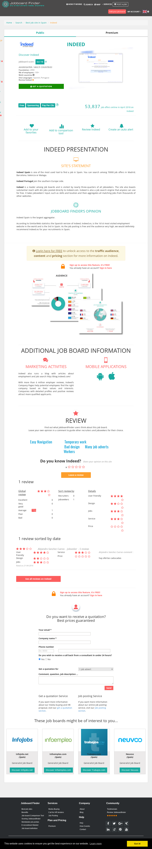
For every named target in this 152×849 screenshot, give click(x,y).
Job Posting (53, 816)
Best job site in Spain (36, 22)
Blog (81, 812)
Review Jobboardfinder (116, 812)
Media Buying (54, 809)
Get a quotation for (48, 669)
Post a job (121, 4)
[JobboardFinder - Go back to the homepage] (23, 4)
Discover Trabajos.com (94, 770)
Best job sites (27, 809)
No (48, 659)
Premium (52, 826)
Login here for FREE (49, 251)
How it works (75, 4)
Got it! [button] (137, 843)
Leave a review (76, 475)
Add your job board (117, 11)
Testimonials (112, 809)
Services (107, 4)
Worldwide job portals (30, 822)
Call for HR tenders (56, 812)
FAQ (81, 823)
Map (98, 4)
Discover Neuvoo (130, 770)
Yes (43, 659)
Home (9, 22)
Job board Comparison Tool (33, 816)
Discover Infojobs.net (22, 770)
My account (134, 11)
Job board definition (30, 828)
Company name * (48, 638)
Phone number (46, 646)
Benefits (25, 812)
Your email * (45, 629)
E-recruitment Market (30, 825)
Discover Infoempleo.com (58, 770)
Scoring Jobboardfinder (31, 819)
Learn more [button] (96, 843)
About (82, 809)
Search (89, 4)
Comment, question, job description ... (58, 674)
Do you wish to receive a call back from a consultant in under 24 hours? (75, 655)
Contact (83, 829)
